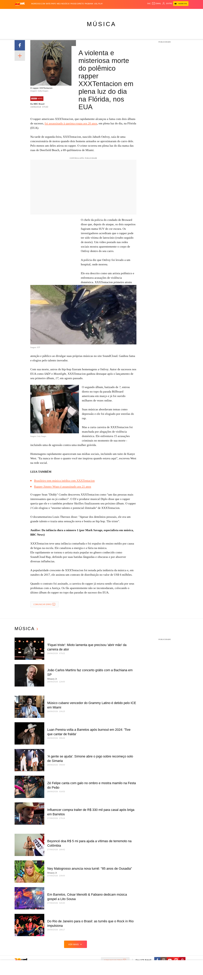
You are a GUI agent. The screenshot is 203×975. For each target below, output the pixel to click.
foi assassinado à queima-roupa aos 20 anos (71, 123)
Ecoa (136, 12)
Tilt (131, 12)
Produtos (20, 12)
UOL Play (98, 4)
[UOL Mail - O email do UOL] (156, 3)
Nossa (154, 12)
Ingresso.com (38, 4)
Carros (67, 12)
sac (149, 4)
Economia (77, 12)
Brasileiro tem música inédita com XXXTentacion (64, 480)
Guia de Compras (184, 12)
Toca (172, 12)
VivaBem (124, 12)
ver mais (73, 944)
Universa (114, 12)
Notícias (49, 12)
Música (101, 24)
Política (58, 12)
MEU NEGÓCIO (63, 4)
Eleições (38, 12)
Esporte (95, 12)
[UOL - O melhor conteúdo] (20, 4)
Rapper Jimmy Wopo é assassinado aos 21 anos (62, 486)
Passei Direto (77, 4)
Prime (165, 12)
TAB (160, 12)
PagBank (89, 4)
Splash (104, 12)
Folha (86, 12)
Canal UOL (145, 12)
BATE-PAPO (51, 4)
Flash (29, 12)
